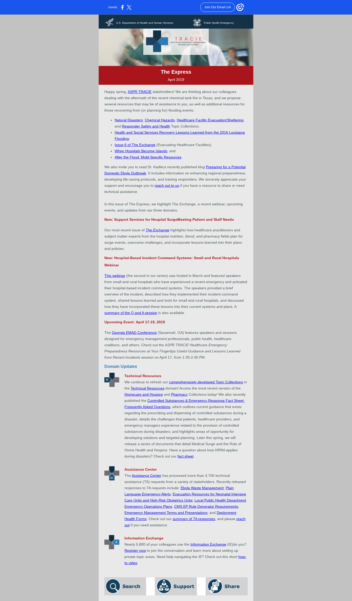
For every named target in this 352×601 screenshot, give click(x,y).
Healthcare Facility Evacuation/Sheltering (210, 120)
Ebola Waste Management (202, 488)
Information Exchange (208, 544)
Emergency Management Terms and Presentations (165, 513)
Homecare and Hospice (143, 394)
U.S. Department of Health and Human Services (144, 22)
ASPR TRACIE (140, 92)
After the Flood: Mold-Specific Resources (148, 157)
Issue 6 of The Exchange (135, 145)
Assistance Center (146, 475)
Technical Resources (147, 388)
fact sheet (186, 456)
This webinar (114, 276)
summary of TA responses (194, 519)
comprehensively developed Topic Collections (206, 382)
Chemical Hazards (160, 120)
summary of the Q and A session (130, 313)
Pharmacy (179, 394)
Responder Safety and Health (146, 126)
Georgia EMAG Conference (134, 333)
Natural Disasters (129, 120)
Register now (135, 550)
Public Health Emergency (219, 22)
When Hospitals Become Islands (141, 151)
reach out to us (167, 185)
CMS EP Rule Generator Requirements (206, 506)
